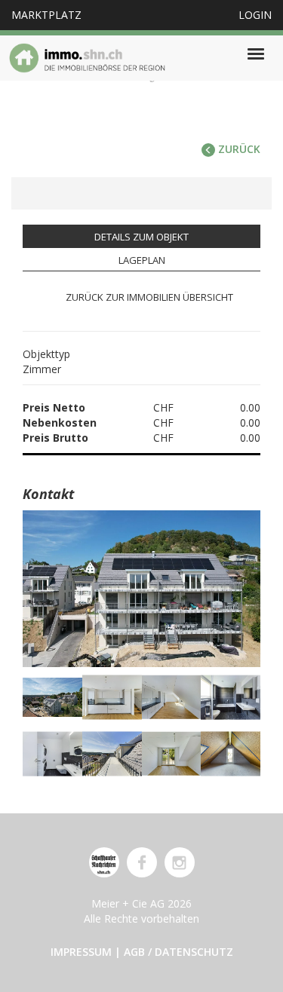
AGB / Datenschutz (178, 952)
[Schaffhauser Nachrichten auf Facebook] (142, 862)
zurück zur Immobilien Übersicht (149, 297)
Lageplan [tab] (141, 260)
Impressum (81, 952)
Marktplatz (46, 15)
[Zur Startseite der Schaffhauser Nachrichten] (104, 862)
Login (255, 15)
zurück (237, 149)
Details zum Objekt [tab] (141, 236)
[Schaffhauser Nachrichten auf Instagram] (179, 862)
